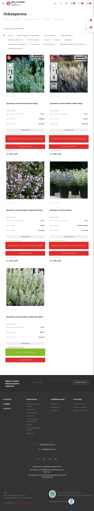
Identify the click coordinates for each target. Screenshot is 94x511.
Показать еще (25, 130)
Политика (55, 410)
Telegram (44, 459)
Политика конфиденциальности (47, 466)
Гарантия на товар (80, 410)
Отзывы (29, 424)
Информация (58, 399)
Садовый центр (32, 413)
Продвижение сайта (58, 501)
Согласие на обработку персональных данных (47, 471)
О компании (31, 409)
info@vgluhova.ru (48, 449)
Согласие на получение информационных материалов (47, 476)
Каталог (7, 399)
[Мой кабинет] (66, 4)
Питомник (30, 416)
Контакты (54, 404)
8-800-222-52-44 (47, 445)
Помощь (77, 399)
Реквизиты (55, 407)
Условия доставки (80, 407)
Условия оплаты (79, 404)
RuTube (55, 459)
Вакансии (30, 433)
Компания (31, 399)
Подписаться (80, 382)
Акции (6, 404)
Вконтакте (38, 459)
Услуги (6, 408)
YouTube (49, 459)
